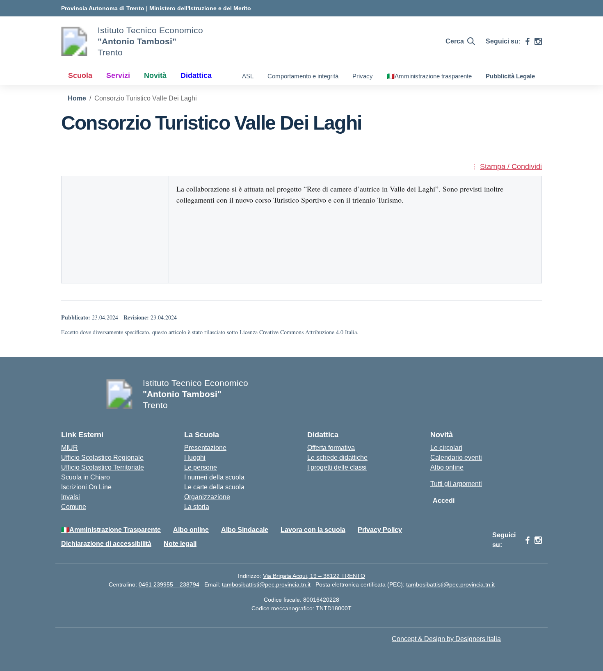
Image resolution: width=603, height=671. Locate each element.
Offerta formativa (331, 447)
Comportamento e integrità (302, 76)
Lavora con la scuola (313, 529)
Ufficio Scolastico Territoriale (102, 467)
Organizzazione (207, 496)
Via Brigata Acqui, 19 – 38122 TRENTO (314, 576)
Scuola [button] (80, 75)
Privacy (362, 76)
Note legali (180, 543)
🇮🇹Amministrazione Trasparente (111, 529)
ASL (248, 76)
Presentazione (205, 447)
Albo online (447, 467)
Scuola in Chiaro (85, 477)
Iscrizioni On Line (86, 487)
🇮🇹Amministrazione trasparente (429, 76)
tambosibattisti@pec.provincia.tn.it (266, 584)
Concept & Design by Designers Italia (446, 638)
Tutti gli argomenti (456, 483)
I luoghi (195, 457)
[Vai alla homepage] (74, 41)
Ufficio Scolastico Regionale (102, 457)
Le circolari (446, 447)
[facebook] (527, 41)
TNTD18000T (334, 608)
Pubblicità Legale (510, 76)
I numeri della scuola (214, 477)
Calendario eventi (456, 457)
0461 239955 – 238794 (169, 584)
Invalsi (70, 496)
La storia (196, 506)
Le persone (200, 467)
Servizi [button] (118, 75)
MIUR (69, 447)
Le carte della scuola (214, 487)
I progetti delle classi (337, 467)
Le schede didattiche (337, 457)
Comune (73, 506)
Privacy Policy (380, 529)
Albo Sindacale (244, 529)
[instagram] (538, 41)
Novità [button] (155, 75)
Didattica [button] (196, 75)
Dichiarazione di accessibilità (106, 543)
